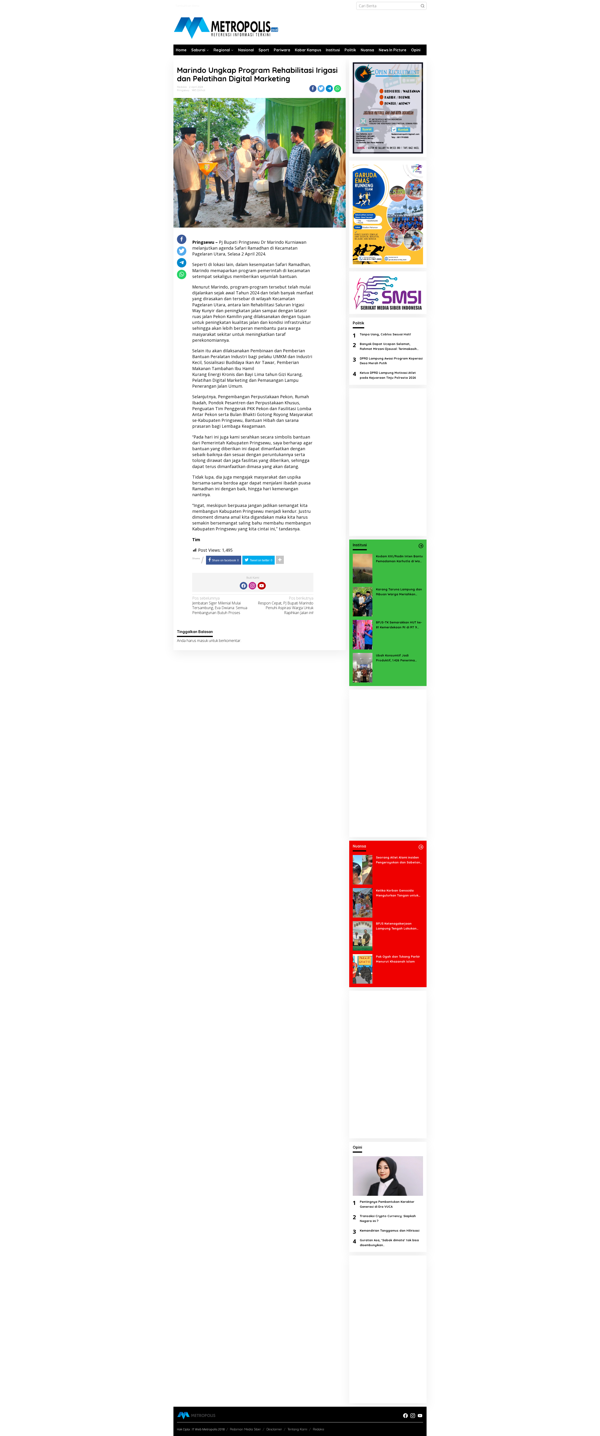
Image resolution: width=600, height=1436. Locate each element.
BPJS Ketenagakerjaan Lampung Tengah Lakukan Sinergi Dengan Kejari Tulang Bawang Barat (398, 926)
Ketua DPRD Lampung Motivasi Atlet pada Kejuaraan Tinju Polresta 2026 (388, 375)
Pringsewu (183, 90)
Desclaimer (274, 1429)
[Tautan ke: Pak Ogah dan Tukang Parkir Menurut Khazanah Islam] (362, 968)
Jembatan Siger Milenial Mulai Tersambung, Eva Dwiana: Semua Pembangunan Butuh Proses (219, 605)
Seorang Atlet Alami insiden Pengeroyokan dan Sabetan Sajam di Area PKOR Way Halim (398, 860)
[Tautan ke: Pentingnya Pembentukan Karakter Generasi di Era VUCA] (388, 1176)
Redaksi (318, 1429)
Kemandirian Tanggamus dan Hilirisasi (389, 1230)
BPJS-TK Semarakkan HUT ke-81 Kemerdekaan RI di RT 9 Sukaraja (399, 625)
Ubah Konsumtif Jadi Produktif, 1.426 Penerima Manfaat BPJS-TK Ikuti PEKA (397, 658)
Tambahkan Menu (187, 6)
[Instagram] (252, 585)
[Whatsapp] (337, 88)
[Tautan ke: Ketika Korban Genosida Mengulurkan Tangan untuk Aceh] (362, 902)
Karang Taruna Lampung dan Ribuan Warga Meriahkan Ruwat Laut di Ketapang (399, 592)
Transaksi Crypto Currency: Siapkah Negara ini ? (388, 1218)
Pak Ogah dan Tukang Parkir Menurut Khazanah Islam (398, 959)
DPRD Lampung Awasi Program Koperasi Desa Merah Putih (391, 360)
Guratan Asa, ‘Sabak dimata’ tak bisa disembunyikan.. (389, 1242)
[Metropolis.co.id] (226, 28)
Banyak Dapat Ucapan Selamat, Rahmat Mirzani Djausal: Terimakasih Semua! (388, 346)
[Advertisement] (388, 462)
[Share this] (312, 88)
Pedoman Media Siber (245, 1429)
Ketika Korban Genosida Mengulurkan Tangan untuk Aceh (397, 893)
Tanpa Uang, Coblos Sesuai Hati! (385, 334)
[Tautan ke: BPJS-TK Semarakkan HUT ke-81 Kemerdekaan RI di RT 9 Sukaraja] (362, 634)
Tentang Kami (297, 1429)
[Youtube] (262, 585)
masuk (202, 640)
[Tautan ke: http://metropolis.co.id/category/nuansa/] (421, 847)
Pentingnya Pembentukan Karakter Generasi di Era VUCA (387, 1204)
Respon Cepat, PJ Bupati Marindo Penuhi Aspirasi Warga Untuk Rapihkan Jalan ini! (285, 605)
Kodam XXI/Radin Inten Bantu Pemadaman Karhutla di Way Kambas (399, 559)
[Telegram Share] (329, 88)
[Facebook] (243, 585)
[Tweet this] (321, 88)
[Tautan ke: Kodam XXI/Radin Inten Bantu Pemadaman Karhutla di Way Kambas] (362, 568)
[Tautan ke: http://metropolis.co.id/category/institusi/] (421, 546)
